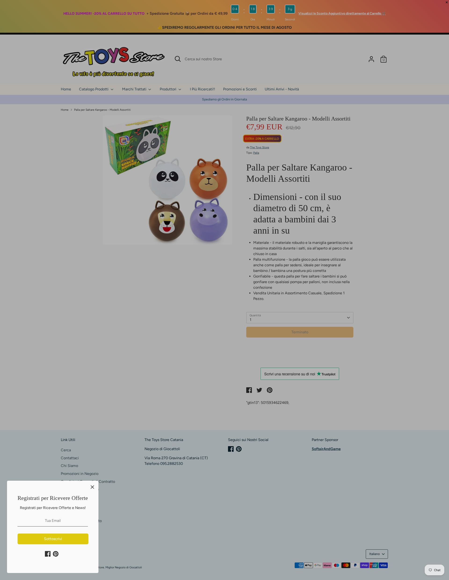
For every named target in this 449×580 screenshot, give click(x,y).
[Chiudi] (92, 487)
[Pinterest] (55, 554)
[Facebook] (48, 554)
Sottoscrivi (53, 539)
